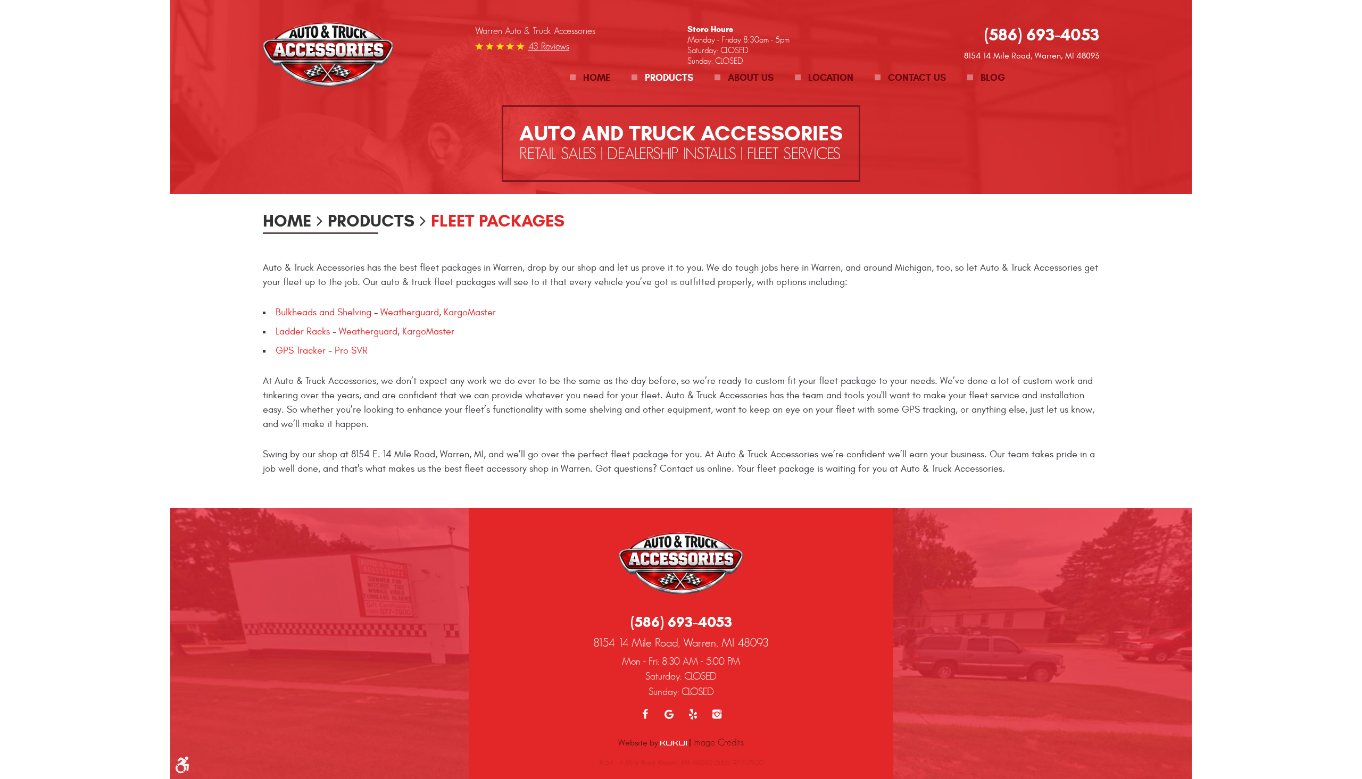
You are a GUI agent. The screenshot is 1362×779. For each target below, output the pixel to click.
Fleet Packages (497, 220)
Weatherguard (409, 312)
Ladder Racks (303, 331)
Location (830, 77)
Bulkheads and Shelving (323, 312)
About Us (751, 77)
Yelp (693, 714)
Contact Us (917, 77)
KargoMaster (470, 312)
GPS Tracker (301, 350)
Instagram (717, 714)
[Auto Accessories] (328, 56)
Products (669, 77)
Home (596, 77)
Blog (993, 77)
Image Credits (718, 742)
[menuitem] (590, 77)
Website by (639, 743)
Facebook (645, 714)
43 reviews (548, 46)
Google (669, 714)
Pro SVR (351, 350)
